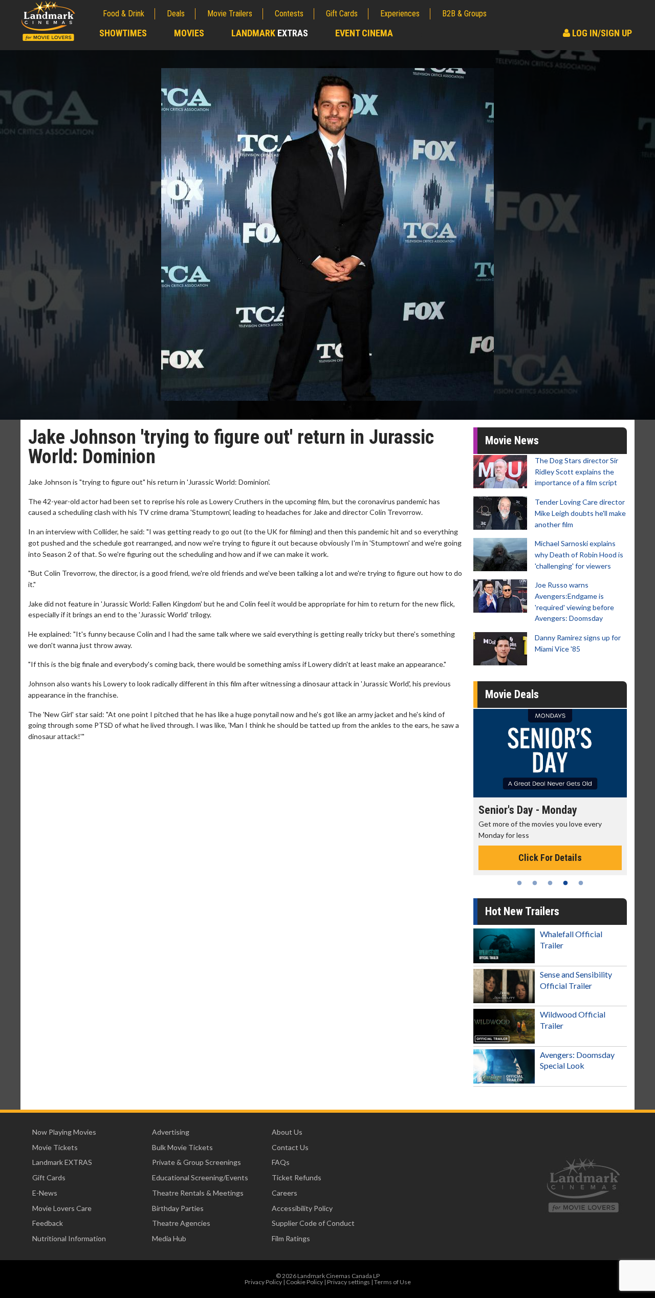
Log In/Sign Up (601, 33)
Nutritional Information (69, 1238)
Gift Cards (342, 13)
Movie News (512, 440)
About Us (287, 1132)
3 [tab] (550, 883)
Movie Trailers (229, 13)
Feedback (47, 1223)
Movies (189, 33)
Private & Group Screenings (196, 1162)
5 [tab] (581, 883)
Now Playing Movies (64, 1132)
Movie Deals (512, 694)
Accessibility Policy (302, 1208)
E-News (44, 1192)
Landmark (269, 33)
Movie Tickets (55, 1147)
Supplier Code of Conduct (313, 1223)
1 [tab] (519, 883)
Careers (284, 1192)
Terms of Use (392, 1282)
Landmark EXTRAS (62, 1162)
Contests (289, 13)
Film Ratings (291, 1238)
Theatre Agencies (181, 1223)
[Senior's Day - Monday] (516, 753)
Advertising (170, 1132)
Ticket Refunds (296, 1177)
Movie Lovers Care (62, 1208)
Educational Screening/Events (200, 1177)
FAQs (281, 1162)
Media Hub (169, 1238)
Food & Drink (123, 13)
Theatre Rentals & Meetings (198, 1192)
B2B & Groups (464, 13)
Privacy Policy (263, 1282)
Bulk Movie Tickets (182, 1147)
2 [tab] (535, 883)
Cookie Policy (304, 1282)
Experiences (400, 13)
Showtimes (123, 33)
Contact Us (290, 1147)
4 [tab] (565, 883)
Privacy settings (348, 1282)
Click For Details (516, 857)
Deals (176, 13)
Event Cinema (364, 33)
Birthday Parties (178, 1208)
